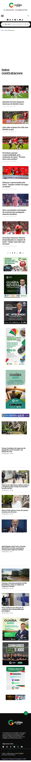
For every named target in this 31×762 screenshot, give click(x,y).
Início (2, 30)
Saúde (4, 603)
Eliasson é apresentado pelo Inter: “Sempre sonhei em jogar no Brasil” (15, 184)
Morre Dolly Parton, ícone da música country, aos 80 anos (15, 511)
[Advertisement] (15, 48)
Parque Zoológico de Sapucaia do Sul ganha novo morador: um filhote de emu (14, 449)
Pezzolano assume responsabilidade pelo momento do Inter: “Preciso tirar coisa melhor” (13, 156)
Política (5, 529)
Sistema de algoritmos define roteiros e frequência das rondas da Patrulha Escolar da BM (15, 486)
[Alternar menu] (2, 15)
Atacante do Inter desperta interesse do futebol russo (13, 103)
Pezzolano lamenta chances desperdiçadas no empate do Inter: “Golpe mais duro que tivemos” (13, 241)
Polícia (4, 480)
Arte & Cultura (6, 505)
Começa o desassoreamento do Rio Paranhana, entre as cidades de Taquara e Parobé (14, 584)
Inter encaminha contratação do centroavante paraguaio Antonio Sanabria (14, 212)
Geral (4, 431)
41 (20, 253)
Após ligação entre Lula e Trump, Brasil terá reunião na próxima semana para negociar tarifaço (14, 548)
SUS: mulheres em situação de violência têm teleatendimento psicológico (13, 609)
